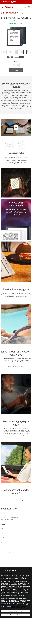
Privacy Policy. (11, 606)
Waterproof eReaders (12, 12)
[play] (16, 127)
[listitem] (16, 517)
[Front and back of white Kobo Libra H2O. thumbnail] (4, 52)
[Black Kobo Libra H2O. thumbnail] (27, 52)
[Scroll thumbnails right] (30, 52)
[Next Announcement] (26, 2)
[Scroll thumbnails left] (2, 52)
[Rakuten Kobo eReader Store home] (10, 7)
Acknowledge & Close (16, 611)
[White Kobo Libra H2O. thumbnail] (10, 52)
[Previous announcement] (22, 2)
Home (2, 12)
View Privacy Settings (16, 615)
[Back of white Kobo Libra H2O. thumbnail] (16, 52)
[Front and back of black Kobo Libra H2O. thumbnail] (22, 52)
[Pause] (29, 2)
